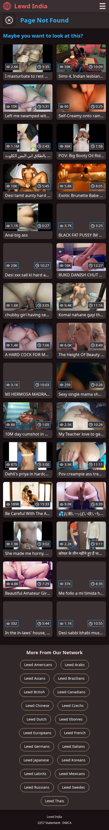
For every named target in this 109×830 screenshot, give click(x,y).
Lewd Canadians (71, 692)
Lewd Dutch (37, 719)
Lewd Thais (54, 800)
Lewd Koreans (73, 760)
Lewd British (34, 692)
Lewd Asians (34, 678)
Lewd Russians (36, 787)
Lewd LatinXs (35, 773)
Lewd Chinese (37, 705)
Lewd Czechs (73, 705)
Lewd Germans (37, 746)
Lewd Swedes (73, 787)
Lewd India (31, 6)
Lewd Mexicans (72, 773)
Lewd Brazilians (71, 678)
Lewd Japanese (36, 760)
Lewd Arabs (75, 664)
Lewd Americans (38, 664)
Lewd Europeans (37, 732)
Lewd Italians (73, 746)
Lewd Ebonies (71, 719)
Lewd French (75, 732)
